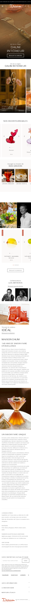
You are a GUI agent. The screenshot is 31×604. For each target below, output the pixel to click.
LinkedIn (23, 575)
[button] (28, 6)
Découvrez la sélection (8, 333)
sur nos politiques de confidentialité (11, 570)
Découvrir (21, 110)
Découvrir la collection (15, 55)
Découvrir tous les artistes (15, 286)
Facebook (5, 575)
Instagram (14, 575)
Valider (25, 560)
